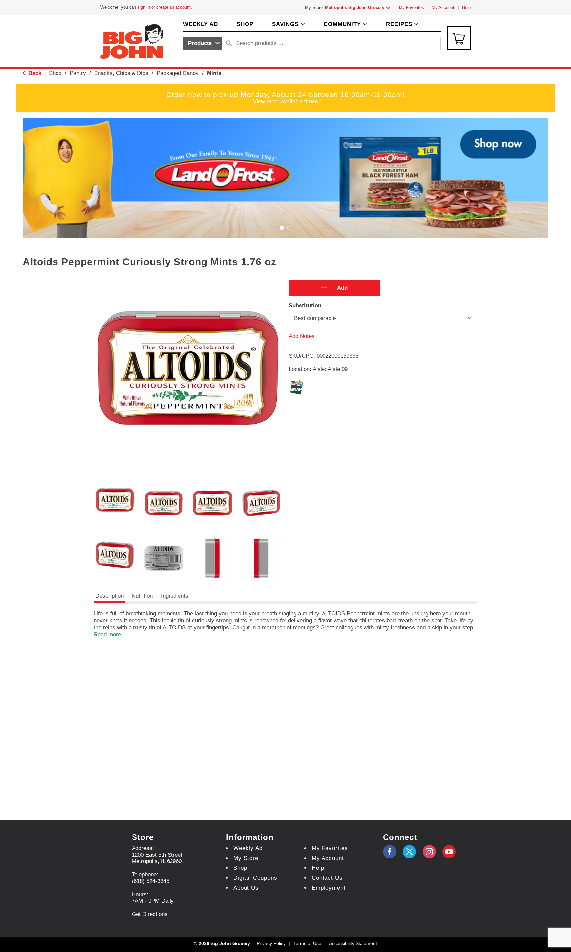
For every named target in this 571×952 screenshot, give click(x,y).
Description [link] (109, 596)
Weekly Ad (248, 848)
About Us (246, 888)
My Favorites (411, 7)
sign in (143, 7)
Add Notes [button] (302, 336)
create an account (173, 7)
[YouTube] (429, 851)
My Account (443, 7)
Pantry (78, 73)
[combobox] (202, 43)
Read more (107, 634)
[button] (359, 7)
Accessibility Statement (353, 943)
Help (466, 7)
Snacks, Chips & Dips (121, 73)
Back (34, 73)
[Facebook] (389, 851)
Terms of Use (307, 943)
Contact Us (327, 878)
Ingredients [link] (174, 596)
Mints (214, 73)
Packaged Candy (178, 73)
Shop (55, 73)
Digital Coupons (255, 878)
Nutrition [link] (142, 596)
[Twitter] (409, 851)
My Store (245, 858)
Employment (329, 888)
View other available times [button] (285, 101)
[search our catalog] (229, 43)
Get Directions (150, 914)
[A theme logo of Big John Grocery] (131, 41)
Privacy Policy (271, 943)
